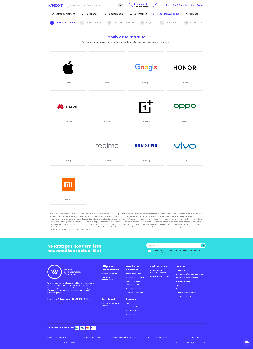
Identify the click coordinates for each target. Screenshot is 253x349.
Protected (180, 285)
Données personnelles (56, 337)
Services (193, 13)
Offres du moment (65, 13)
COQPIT (188, 343)
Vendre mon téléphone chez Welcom (191, 274)
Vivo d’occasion (132, 285)
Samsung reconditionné (107, 278)
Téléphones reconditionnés (110, 268)
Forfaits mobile (115, 13)
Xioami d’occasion (133, 281)
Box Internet (140, 13)
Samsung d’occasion (135, 277)
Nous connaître (132, 310)
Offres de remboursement (186, 292)
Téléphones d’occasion (132, 268)
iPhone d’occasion (133, 274)
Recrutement (131, 314)
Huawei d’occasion (134, 288)
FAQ (127, 303)
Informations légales (93, 337)
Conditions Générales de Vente (125, 337)
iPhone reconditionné (109, 274)
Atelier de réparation (184, 270)
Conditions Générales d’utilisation (158, 337)
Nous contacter (132, 307)
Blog (88, 299)
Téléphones (91, 13)
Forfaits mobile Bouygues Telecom (158, 271)
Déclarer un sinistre (183, 296)
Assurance (180, 289)
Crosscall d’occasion (134, 292)
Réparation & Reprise (168, 13)
